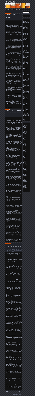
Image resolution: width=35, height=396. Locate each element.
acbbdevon (7, 243)
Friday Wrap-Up (8, 112)
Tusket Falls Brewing (13, 251)
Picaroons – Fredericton (25, 44)
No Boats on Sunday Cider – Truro (26, 91)
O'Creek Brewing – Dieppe (26, 43)
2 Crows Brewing (12, 112)
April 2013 (24, 184)
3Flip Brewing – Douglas (25, 20)
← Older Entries (7, 391)
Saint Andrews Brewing (16, 171)
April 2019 (24, 151)
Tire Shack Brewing (7, 100)
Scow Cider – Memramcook (26, 46)
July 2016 (24, 166)
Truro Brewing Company (9, 251)
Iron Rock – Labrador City (25, 58)
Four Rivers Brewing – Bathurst (26, 29)
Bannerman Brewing (14, 56)
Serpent (15, 66)
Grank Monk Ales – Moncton (26, 32)
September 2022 (25, 132)
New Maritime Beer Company (16, 228)
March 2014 (25, 179)
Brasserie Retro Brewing (19, 177)
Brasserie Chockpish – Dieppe (26, 23)
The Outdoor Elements (16, 184)
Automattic (21, 394)
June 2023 (24, 128)
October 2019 (25, 148)
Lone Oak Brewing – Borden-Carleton (26, 116)
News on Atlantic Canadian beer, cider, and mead (10, 2)
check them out (20, 48)
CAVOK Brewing (18, 113)
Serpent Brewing (12, 25)
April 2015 (24, 173)
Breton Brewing (7, 248)
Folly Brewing (11, 147)
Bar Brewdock (17, 55)
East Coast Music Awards (12, 248)
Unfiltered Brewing (14, 116)
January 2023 (25, 130)
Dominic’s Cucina (17, 32)
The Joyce (7, 116)
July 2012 (24, 188)
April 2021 (24, 140)
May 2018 (24, 156)
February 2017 (25, 163)
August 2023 (25, 127)
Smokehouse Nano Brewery (20, 250)
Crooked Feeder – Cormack (26, 57)
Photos (20, 9)
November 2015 (25, 170)
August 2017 (25, 160)
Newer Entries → (20, 391)
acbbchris (7, 109)
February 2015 (25, 174)
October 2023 (25, 126)
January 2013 (25, 185)
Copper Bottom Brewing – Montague (26, 114)
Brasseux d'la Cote (12, 113)
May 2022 (24, 134)
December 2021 (25, 136)
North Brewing (21, 249)
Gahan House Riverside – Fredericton (26, 31)
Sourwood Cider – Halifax (25, 103)
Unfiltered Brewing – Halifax (26, 110)
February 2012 (25, 190)
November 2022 (25, 131)
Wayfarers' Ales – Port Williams (26, 111)
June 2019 (24, 150)
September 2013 (25, 182)
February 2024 (25, 124)
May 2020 (24, 145)
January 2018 (25, 158)
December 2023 (25, 125)
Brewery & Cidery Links (13, 9)
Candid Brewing (15, 113)
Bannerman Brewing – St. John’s (26, 54)
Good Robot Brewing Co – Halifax (26, 79)
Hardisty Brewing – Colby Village (26, 81)
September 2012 (25, 187)
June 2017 (24, 161)
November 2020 (25, 142)
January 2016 (25, 169)
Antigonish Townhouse (14, 112)
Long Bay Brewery (14, 249)
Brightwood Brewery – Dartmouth (26, 73)
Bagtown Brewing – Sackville (26, 21)
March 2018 (25, 157)
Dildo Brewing (9, 248)
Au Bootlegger (18, 112)
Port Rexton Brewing (8, 165)
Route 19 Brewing (8, 250)
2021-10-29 (9, 13)
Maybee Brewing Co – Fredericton (26, 41)
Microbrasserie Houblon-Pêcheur (14, 177)
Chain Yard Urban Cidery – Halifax (26, 75)
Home (5, 9)
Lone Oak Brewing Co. (16, 210)
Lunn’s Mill (21, 40)
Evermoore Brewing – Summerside (26, 115)
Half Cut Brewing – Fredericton (26, 34)
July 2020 (24, 144)
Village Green (10, 66)
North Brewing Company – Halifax (26, 92)
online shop (20, 69)
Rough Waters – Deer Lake (26, 63)
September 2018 (25, 154)
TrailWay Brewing (12, 116)
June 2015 (24, 172)
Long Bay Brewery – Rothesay (26, 39)
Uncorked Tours (16, 251)
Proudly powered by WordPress (15, 394)
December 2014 (25, 175)
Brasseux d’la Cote (9, 177)
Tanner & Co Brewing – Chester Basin (26, 105)
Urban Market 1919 (16, 86)
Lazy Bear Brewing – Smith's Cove (26, 85)
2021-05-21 (9, 109)
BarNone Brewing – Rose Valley (26, 113)
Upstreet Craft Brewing (18, 251)
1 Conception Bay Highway (13, 206)
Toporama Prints (9, 116)
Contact (24, 9)
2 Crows (14, 212)
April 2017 (24, 162)
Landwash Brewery (9, 249)
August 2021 (25, 138)
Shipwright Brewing (16, 250)
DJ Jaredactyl (18, 101)
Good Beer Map (8, 9)
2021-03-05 (9, 243)
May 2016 (24, 167)
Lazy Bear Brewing (11, 249)
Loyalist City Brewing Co (17, 249)
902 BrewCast (15, 89)
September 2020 (25, 143)
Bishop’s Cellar (9, 213)
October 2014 (25, 176)
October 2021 (25, 137)
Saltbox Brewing (11, 250)
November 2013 (25, 181)
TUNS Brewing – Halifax (25, 108)
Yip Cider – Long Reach (25, 51)
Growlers (17, 9)
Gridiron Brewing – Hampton (26, 33)
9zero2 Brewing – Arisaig (25, 68)
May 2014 (24, 178)
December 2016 (25, 164)
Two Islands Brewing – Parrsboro (26, 109)
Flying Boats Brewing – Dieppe (26, 28)
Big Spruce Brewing (17, 141)
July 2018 (24, 155)
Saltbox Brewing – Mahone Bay (26, 99)
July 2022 (24, 133)
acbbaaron (7, 13)
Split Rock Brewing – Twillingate (26, 64)
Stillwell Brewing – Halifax (25, 104)
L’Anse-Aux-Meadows (9, 227)
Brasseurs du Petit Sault (9, 113)
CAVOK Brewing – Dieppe (25, 25)
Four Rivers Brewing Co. (18, 248)
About (22, 9)
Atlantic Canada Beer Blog (12, 1)
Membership (11, 144)
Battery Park (14, 69)
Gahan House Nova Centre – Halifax (26, 78)
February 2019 (25, 152)
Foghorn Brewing (15, 248)
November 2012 (25, 186)
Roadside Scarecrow (18, 31)
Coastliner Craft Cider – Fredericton (26, 26)
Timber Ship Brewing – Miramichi (26, 49)
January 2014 (25, 180)
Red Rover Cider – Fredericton (26, 45)
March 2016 (25, 168)
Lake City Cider (7, 61)
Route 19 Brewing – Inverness (26, 98)
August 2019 (25, 149)
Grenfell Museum (12, 227)
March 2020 (25, 146)
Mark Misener (14, 53)
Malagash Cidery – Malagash (26, 87)
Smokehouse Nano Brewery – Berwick (26, 102)
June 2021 (24, 139)
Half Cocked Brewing (7, 75)
